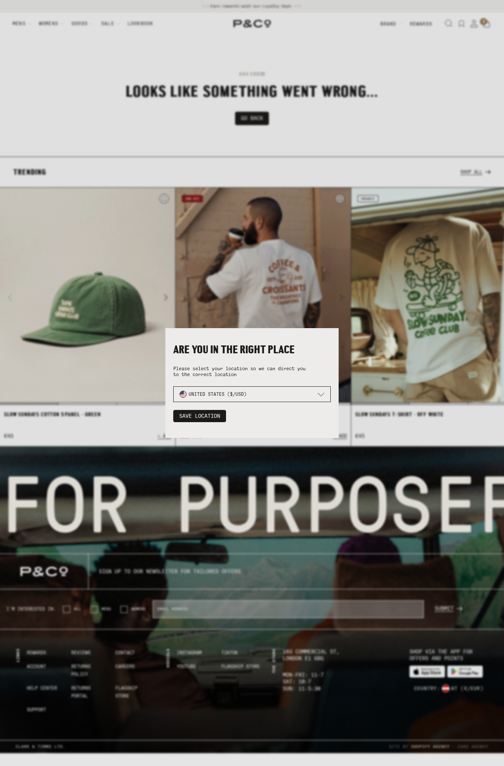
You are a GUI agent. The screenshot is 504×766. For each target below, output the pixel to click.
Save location (199, 416)
